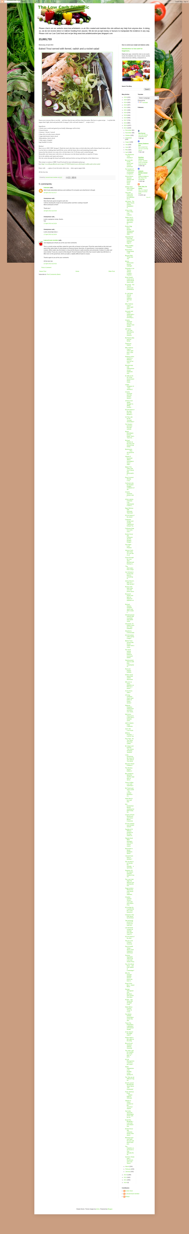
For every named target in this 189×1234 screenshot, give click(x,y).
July (126, 144)
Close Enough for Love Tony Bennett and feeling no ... (129, 561)
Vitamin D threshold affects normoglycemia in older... (129, 460)
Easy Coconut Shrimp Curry (129, 479)
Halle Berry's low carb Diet (129, 800)
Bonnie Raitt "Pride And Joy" (129, 257)
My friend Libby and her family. (129, 339)
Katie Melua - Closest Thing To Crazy (129, 1009)
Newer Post (42, 271)
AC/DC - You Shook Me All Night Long (129, 1002)
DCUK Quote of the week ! (129, 516)
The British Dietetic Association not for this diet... (129, 1017)
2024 (125, 102)
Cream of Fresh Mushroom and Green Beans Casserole (129, 818)
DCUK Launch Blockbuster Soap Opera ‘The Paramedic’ (129, 1086)
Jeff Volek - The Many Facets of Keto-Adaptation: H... (129, 205)
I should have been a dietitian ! (129, 857)
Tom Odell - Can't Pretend (128, 546)
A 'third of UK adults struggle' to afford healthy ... (129, 404)
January (127, 1171)
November (128, 133)
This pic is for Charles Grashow (129, 942)
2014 (125, 128)
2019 (125, 115)
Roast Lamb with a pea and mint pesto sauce (129, 589)
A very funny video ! (128, 691)
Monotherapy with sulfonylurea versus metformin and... (129, 369)
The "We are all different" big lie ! (129, 1078)
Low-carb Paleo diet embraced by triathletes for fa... (129, 196)
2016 (125, 123)
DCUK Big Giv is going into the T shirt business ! (129, 910)
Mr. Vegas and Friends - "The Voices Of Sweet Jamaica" (129, 749)
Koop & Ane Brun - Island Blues (129, 985)
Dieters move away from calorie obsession (129, 677)
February (128, 1169)
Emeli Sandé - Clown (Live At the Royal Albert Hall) (129, 280)
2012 (125, 1177)
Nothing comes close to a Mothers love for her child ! (129, 360)
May (126, 150)
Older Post (111, 271)
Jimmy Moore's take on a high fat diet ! (129, 582)
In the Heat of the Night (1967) (129, 1033)
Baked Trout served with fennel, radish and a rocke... (129, 644)
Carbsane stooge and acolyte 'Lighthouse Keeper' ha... (129, 523)
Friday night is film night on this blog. (129, 1039)
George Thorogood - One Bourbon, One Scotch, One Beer (129, 993)
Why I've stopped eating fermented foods (143, 191)
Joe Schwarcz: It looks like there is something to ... (129, 575)
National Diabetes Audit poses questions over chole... (129, 709)
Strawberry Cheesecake (129, 631)
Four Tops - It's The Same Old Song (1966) (129, 741)
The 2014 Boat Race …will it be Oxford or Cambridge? (129, 967)
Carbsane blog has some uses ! (129, 530)
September (128, 138)
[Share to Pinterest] (75, 177)
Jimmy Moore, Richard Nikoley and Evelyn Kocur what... (129, 180)
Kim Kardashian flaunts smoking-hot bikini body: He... (129, 808)
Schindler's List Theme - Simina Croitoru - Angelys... (129, 272)
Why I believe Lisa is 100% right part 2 (129, 306)
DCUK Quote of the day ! (129, 937)
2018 (125, 118)
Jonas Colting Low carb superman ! (129, 784)
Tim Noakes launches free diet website (128, 426)
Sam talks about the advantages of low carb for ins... (129, 1114)
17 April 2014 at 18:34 (50, 234)
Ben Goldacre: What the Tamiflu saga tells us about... (129, 777)
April (126, 152)
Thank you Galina (128, 344)
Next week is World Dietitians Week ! (129, 851)
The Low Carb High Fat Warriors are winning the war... (129, 882)
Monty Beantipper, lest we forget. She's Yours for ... (129, 435)
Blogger (110, 1209)
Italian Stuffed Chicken (129, 246)
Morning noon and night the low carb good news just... (129, 1141)
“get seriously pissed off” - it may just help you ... (129, 923)
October (127, 135)
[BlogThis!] (69, 177)
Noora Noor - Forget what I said (129, 251)
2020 (125, 112)
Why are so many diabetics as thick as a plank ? (129, 685)
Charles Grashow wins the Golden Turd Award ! (129, 323)
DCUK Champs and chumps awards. (129, 825)
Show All (148, 197)
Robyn (128, 1196)
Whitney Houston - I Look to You (129, 734)
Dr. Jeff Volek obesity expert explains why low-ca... (129, 297)
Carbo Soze (129, 1191)
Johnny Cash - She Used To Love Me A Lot (129, 553)
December (128, 130)
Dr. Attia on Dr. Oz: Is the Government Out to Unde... (129, 379)
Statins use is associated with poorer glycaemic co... (129, 221)
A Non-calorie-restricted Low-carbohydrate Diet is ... (129, 502)
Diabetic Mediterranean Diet (142, 172)
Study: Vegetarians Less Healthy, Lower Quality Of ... (129, 1070)
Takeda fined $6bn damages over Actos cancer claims (129, 842)
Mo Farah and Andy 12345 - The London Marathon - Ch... (129, 792)
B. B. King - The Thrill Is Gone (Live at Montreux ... (129, 288)
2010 (125, 1182)
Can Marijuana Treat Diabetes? (129, 156)
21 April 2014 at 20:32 (50, 263)
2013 (125, 1175)
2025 (125, 100)
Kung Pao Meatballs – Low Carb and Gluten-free (129, 1123)
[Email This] (67, 177)
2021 (125, 110)
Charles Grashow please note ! (129, 494)
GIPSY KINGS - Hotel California (129, 724)
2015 (125, 125)
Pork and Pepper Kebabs (128, 670)
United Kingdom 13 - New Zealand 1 (129, 387)
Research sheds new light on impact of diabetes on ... (129, 598)
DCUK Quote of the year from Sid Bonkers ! (129, 412)
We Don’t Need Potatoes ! (129, 764)
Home (77, 271)
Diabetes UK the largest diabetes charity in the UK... (129, 874)
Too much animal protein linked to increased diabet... (129, 653)
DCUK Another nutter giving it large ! (129, 636)
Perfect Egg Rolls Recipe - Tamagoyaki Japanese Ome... (129, 230)
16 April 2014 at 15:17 (50, 192)
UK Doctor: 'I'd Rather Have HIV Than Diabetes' (129, 626)
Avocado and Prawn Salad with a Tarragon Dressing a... (129, 314)
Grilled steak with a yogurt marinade (129, 188)
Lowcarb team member (51, 240)
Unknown (46, 187)
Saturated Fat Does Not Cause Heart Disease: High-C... (129, 240)
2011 (125, 1180)
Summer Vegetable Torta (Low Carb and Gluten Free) (129, 958)
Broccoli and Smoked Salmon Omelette (129, 1046)
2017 (125, 120)
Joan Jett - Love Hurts (129, 729)
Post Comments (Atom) (53, 274)
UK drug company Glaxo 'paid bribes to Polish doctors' (129, 699)
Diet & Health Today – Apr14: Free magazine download (129, 950)
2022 (125, 107)
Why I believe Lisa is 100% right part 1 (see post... (129, 351)
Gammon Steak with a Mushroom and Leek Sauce (129, 1160)
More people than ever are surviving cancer (143, 148)
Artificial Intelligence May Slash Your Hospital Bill (143, 178)
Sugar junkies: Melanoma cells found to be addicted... (129, 891)
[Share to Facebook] (73, 177)
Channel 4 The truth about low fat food (129, 916)
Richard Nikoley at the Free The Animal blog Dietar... (129, 444)
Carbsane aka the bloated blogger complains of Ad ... (129, 486)
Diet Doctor (141, 133)
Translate (145, 102)
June (127, 147)
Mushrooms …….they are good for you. (129, 452)
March (127, 1166)
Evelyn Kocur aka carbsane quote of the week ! (129, 1132)
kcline (98, 1209)
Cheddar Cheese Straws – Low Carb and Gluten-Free (129, 901)
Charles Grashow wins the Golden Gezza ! (128, 395)
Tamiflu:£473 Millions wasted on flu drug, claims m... (129, 832)
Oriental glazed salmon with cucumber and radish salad (129, 618)
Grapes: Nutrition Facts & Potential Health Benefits (142, 162)
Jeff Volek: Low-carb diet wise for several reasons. (129, 332)
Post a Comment (46, 267)
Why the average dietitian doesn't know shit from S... (128, 977)
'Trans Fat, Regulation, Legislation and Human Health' (129, 1026)
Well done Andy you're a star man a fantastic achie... (129, 717)
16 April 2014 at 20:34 (50, 211)
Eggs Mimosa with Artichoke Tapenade (129, 510)
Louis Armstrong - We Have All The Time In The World (129, 758)
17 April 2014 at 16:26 (50, 223)
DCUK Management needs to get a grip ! (129, 1062)
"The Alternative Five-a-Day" (129, 568)
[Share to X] (71, 177)
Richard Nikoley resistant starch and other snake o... (129, 608)
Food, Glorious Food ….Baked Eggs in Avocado (129, 1095)
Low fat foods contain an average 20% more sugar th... (129, 931)
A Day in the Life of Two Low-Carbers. (129, 212)
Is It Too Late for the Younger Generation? (129, 419)
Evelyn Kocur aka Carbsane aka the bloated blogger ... (129, 538)
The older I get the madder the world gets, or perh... (129, 1054)
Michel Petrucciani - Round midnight (129, 264)
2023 (125, 105)
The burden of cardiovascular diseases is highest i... (129, 171)
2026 (125, 97)
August (127, 142)
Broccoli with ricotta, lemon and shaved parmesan (129, 163)
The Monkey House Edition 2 (128, 769)
